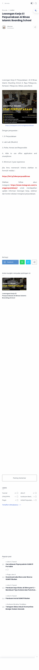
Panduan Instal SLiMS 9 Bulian (18, 598)
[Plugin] (9, 574)
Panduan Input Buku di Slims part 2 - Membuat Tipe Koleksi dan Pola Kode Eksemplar (21, 589)
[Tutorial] (14, 562)
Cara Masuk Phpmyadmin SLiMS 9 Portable (19, 565)
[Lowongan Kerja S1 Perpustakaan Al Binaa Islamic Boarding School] (14, 284)
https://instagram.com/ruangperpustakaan (19, 125)
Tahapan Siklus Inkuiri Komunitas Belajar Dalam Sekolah (19, 608)
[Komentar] (7, 570)
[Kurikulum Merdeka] (13, 604)
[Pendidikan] (23, 604)
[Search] (36, 3)
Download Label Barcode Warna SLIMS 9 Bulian (19, 578)
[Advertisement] (19, 53)
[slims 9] (9, 562)
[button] (6, 3)
